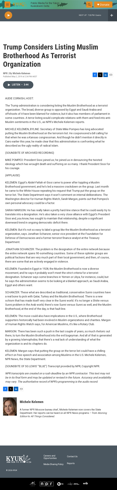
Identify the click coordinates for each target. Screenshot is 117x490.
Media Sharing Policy (54, 464)
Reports (71, 463)
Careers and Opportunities (50, 457)
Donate (104, 4)
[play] (8, 15)
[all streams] (112, 15)
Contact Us (72, 456)
